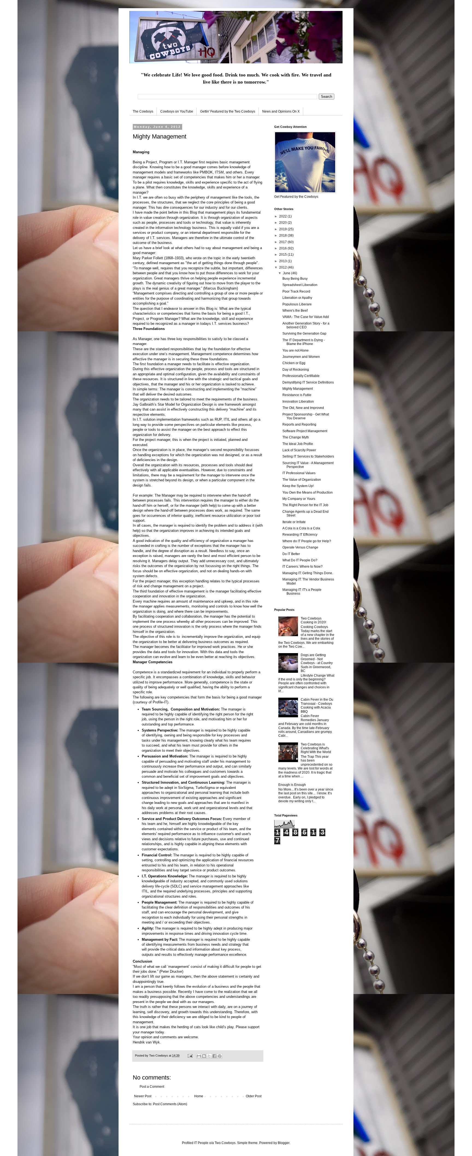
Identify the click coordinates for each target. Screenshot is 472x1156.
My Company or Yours (298, 499)
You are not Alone (295, 350)
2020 (283, 223)
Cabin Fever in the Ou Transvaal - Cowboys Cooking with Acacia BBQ (317, 705)
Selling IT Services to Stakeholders (308, 456)
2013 (283, 261)
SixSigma (185, 788)
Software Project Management (304, 431)
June (287, 273)
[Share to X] (209, 1056)
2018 (283, 235)
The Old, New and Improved (303, 408)
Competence (143, 672)
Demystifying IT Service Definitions (308, 382)
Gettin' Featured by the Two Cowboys (227, 111)
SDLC (176, 886)
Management (144, 293)
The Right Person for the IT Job (305, 505)
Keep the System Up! (298, 486)
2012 (283, 267)
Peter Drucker (171, 971)
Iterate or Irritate (294, 522)
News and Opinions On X (281, 111)
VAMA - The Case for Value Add (305, 317)
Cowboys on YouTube (176, 111)
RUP (218, 419)
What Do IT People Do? (299, 560)
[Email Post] (189, 1055)
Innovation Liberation (298, 401)
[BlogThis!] (204, 1056)
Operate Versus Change (300, 547)
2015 (283, 254)
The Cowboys (143, 111)
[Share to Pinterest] (219, 1056)
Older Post (253, 1096)
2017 (283, 242)
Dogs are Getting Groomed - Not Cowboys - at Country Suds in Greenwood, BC (317, 663)
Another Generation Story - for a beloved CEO (305, 325)
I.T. (139, 197)
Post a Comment (152, 1087)
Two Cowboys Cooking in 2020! (313, 620)
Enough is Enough (292, 785)
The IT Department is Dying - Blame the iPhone (303, 342)
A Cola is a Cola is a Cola (301, 528)
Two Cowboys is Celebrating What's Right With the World (316, 748)
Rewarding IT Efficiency (299, 534)
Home (198, 1096)
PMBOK (206, 172)
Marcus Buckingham (220, 288)
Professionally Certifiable (301, 376)
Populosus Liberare (297, 304)
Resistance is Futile (296, 395)
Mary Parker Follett (148, 258)
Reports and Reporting (299, 424)
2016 (283, 248)
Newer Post (142, 1096)
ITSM (219, 172)
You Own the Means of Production (307, 492)
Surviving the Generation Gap (304, 333)
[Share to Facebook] (214, 1056)
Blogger (283, 1143)
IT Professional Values (298, 473)
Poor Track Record (296, 291)
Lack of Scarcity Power (299, 450)
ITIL (227, 419)
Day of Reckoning (295, 369)
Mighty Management (297, 389)
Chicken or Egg (293, 363)
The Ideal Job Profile (297, 444)
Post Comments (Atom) (170, 1104)
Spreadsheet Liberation (299, 285)
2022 (283, 216)
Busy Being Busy (295, 279)
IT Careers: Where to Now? (302, 566)
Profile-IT (160, 702)
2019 (283, 229)
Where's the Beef (295, 310)
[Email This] (199, 1056)
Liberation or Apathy (297, 298)
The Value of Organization (301, 480)
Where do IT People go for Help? (306, 541)
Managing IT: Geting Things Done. (307, 573)
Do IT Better (291, 554)
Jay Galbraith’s (145, 404)
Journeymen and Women (301, 357)
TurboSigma (205, 788)
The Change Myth (295, 437)
